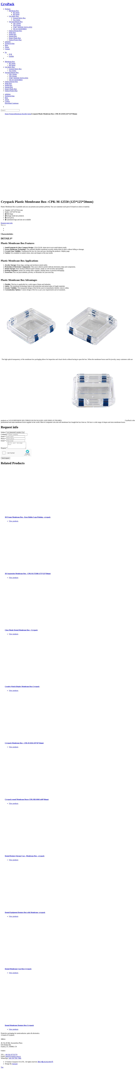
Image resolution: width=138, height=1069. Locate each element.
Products (12, 114)
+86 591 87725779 (11, 1054)
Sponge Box (9, 87)
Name (3, 436)
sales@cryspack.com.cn (13, 1056)
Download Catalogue (11, 103)
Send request (5, 458)
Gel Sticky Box (10, 67)
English (11, 56)
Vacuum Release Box (12, 72)
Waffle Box (8, 85)
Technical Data (9, 96)
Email (3, 441)
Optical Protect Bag (11, 91)
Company (4, 434)
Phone (3, 438)
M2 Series (28, 114)
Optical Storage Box (11, 81)
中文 (10, 54)
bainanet (14, 1064)
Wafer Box (8, 83)
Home (7, 114)
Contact (7, 101)
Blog (6, 98)
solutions (8, 94)
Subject (3, 432)
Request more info (7, 223)
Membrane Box (10, 61)
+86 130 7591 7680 (14, 1058)
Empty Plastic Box (11, 89)
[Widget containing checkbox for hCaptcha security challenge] (16, 453)
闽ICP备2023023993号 (45, 1062)
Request (4, 448)
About (7, 99)
